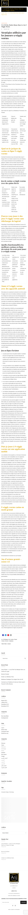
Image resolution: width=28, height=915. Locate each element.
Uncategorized (4, 718)
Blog (6, 13)
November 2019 (5, 706)
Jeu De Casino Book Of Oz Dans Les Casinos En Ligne (13, 78)
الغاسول (3, 763)
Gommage (3, 748)
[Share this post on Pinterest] (8, 635)
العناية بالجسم (4, 758)
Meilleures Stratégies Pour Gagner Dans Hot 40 (12, 679)
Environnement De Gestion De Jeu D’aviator (11, 555)
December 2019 (5, 704)
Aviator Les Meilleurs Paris (7, 676)
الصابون (3, 762)
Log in (2, 727)
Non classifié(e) (5, 716)
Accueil (2, 13)
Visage (2, 756)
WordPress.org (4, 733)
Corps (2, 745)
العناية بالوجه (4, 767)
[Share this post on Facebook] (3, 635)
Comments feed (5, 731)
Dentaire (3, 752)
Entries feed (4, 729)
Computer (3, 792)
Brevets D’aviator (5, 674)
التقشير (3, 760)
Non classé (3, 754)
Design (7, 792)
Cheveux (3, 743)
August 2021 (4, 700)
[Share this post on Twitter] (6, 635)
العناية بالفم (3, 765)
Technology (11, 792)
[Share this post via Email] (11, 635)
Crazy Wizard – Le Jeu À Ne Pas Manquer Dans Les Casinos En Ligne (10, 844)
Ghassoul (3, 747)
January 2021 (4, 702)
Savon (2, 750)
